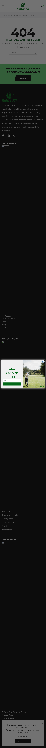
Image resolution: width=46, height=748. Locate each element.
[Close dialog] (43, 361)
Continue (12, 383)
